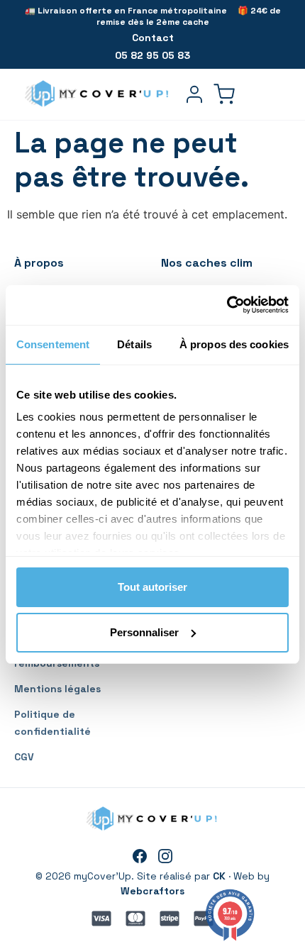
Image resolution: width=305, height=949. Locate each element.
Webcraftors (152, 890)
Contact (153, 37)
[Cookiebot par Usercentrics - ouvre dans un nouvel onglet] (227, 305)
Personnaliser (144, 632)
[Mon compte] (194, 94)
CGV (24, 756)
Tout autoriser (152, 587)
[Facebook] (140, 856)
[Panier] (224, 94)
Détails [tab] (134, 344)
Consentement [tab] (52, 344)
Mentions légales (57, 688)
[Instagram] (165, 856)
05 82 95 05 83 (152, 55)
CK (219, 876)
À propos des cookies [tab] (234, 344)
